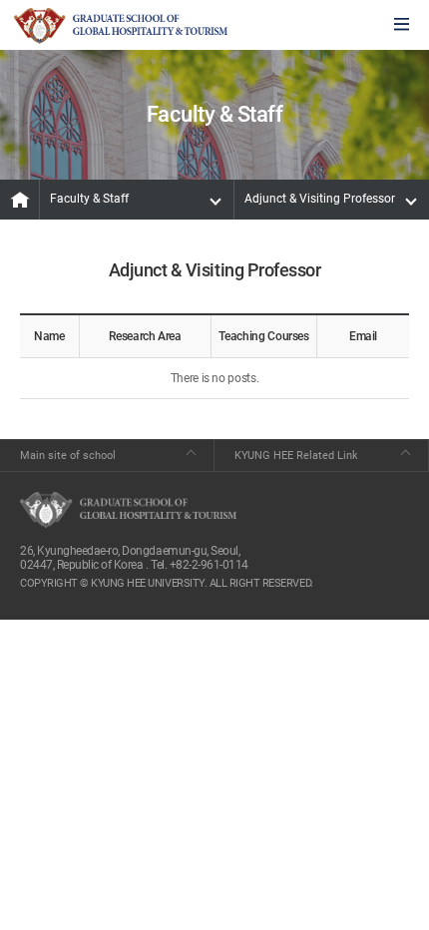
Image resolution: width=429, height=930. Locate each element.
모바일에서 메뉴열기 (401, 25)
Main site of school (68, 455)
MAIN (20, 200)
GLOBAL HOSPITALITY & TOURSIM (120, 26)
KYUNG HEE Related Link (296, 455)
